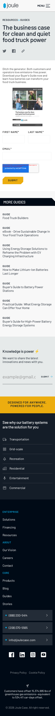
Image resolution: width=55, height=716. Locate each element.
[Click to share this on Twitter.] (4, 51)
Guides (7, 596)
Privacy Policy (18, 672)
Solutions (9, 519)
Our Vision (9, 550)
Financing (9, 527)
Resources (10, 535)
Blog (5, 588)
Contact (8, 565)
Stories (7, 604)
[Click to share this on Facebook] (14, 51)
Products (9, 580)
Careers (8, 558)
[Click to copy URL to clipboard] (23, 51)
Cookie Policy (37, 672)
